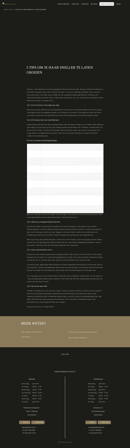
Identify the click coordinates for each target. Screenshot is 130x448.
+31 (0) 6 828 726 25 (95, 433)
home (6, 9)
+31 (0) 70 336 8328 (28, 430)
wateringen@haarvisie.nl (96, 427)
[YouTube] (74, 361)
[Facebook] (68, 361)
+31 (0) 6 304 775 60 (29, 433)
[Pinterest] (56, 361)
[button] (124, 4)
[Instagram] (62, 361)
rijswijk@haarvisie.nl (29, 427)
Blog (11, 9)
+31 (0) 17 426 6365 (94, 430)
